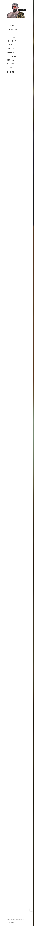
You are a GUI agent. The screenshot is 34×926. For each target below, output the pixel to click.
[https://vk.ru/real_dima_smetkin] (10, 72)
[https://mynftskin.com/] (15, 72)
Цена (9, 33)
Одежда (10, 48)
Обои (9, 45)
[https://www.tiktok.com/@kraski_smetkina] (13, 72)
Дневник (11, 52)
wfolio (12, 922)
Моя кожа (11, 41)
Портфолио (12, 29)
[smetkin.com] (16, 10)
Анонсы (10, 67)
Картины (11, 37)
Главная (10, 26)
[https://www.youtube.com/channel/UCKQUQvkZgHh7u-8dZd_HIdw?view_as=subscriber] (7, 72)
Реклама (11, 64)
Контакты (11, 56)
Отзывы (10, 60)
